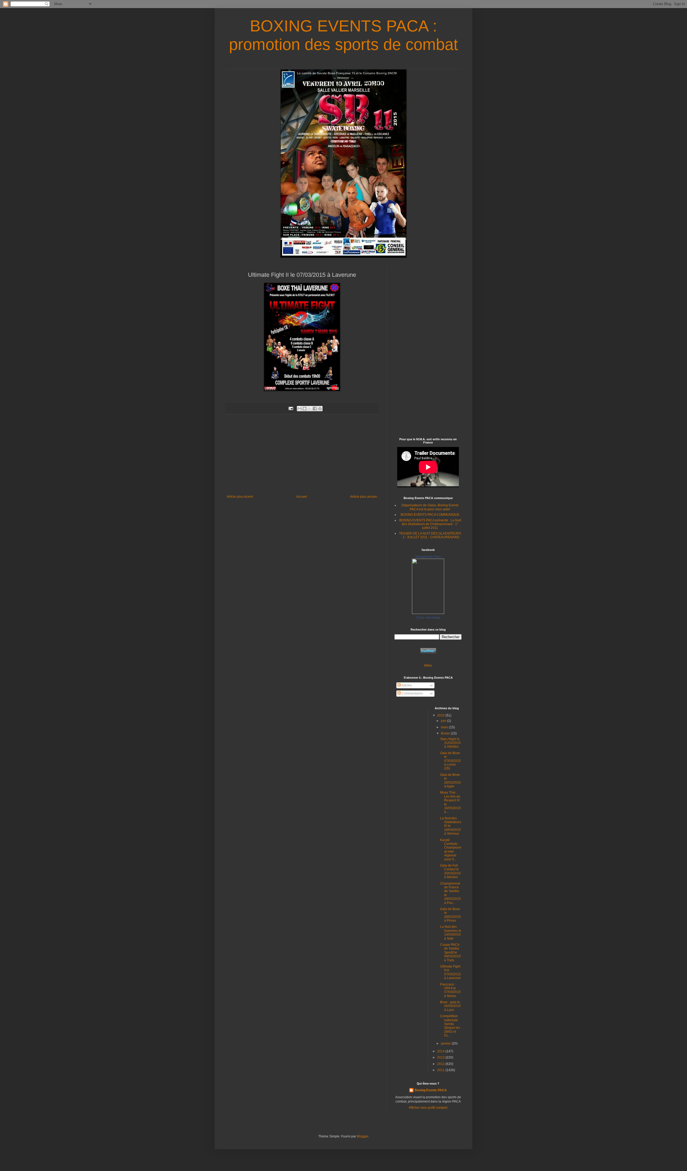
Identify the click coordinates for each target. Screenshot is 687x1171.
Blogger (362, 1136)
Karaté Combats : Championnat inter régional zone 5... (450, 849)
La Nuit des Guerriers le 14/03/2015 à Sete (450, 932)
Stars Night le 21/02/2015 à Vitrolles (450, 743)
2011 (441, 1070)
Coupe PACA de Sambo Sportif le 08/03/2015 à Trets (450, 952)
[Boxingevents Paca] (428, 613)
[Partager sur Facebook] (314, 408)
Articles (406, 685)
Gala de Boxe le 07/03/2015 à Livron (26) (450, 760)
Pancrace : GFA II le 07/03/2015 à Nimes (450, 990)
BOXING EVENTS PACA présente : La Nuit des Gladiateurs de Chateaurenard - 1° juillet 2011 (430, 524)
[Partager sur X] (309, 408)
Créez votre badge (428, 617)
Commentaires (412, 693)
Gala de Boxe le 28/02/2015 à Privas (450, 914)
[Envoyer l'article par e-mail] (290, 408)
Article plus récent (240, 497)
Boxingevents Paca (428, 556)
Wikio (428, 665)
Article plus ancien (363, 497)
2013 (441, 1057)
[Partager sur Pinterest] (320, 408)
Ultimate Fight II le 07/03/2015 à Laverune (450, 972)
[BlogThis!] (304, 408)
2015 (441, 715)
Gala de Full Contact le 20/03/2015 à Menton (450, 871)
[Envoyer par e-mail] (299, 408)
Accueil (301, 497)
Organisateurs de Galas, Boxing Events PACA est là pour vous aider (430, 507)
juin (444, 721)
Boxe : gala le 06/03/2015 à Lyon (450, 1006)
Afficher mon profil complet (428, 1108)
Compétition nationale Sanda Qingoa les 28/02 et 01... (450, 1025)
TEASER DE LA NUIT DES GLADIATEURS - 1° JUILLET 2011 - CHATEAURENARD (430, 535)
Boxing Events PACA (431, 1090)
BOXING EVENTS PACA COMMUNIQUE (430, 515)
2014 (441, 1051)
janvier (446, 1043)
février (446, 733)
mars (445, 727)
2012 (441, 1064)
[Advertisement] (302, 454)
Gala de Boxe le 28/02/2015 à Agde (450, 780)
